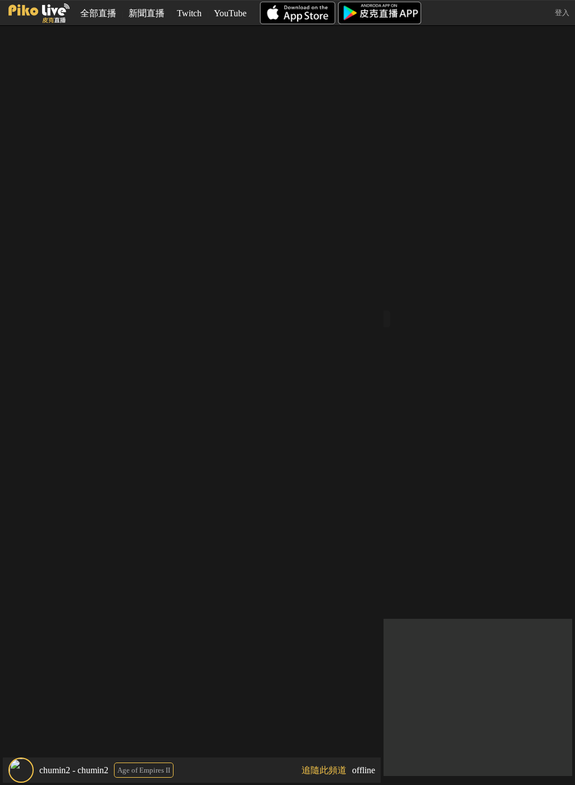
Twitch (189, 13)
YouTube (230, 13)
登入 (562, 12)
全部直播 (98, 13)
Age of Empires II (143, 770)
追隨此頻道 (324, 770)
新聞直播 (147, 13)
